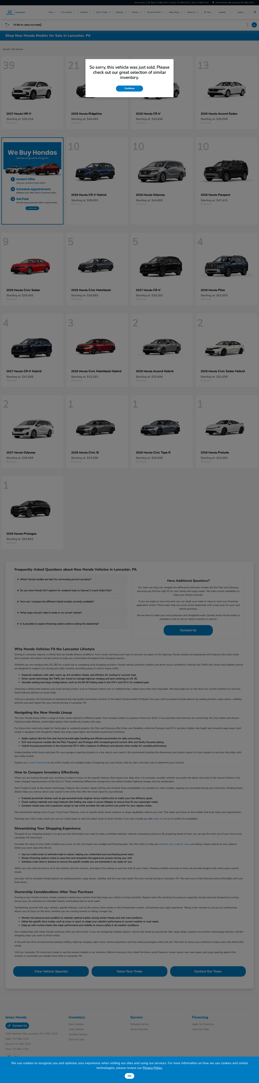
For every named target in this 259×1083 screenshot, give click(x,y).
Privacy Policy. (152, 1068)
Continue (129, 88)
